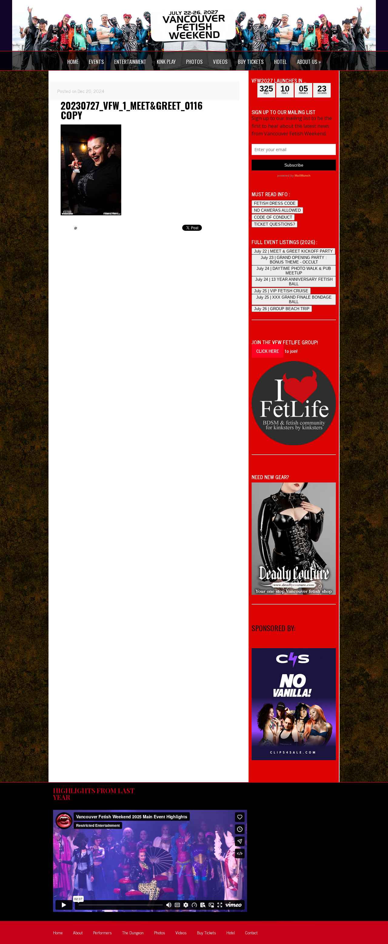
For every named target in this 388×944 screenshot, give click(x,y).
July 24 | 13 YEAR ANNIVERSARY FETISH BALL (294, 281)
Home (58, 932)
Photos (159, 932)
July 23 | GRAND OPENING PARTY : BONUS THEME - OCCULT (294, 259)
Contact (251, 932)
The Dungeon (133, 932)
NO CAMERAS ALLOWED (277, 210)
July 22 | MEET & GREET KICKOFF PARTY (293, 251)
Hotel (230, 932)
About (78, 932)
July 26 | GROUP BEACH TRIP (281, 308)
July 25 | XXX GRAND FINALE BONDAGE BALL (294, 299)
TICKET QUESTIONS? (274, 224)
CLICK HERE (267, 351)
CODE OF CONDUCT (273, 217)
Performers (102, 932)
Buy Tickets (206, 932)
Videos (181, 932)
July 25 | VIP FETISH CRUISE (281, 291)
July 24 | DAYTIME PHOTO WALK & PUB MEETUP (293, 270)
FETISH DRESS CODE (275, 203)
